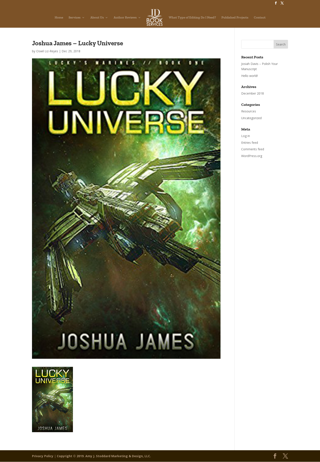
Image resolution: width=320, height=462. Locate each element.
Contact (260, 17)
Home (59, 17)
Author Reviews (125, 17)
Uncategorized (251, 118)
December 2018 (252, 93)
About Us (97, 17)
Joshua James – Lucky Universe (77, 43)
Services (75, 17)
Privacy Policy (42, 456)
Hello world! (249, 76)
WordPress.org (251, 156)
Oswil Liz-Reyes (47, 51)
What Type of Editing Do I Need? (192, 17)
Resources (248, 111)
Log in (245, 136)
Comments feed (252, 149)
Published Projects (234, 17)
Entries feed (249, 142)
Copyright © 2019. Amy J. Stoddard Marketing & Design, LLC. (104, 456)
